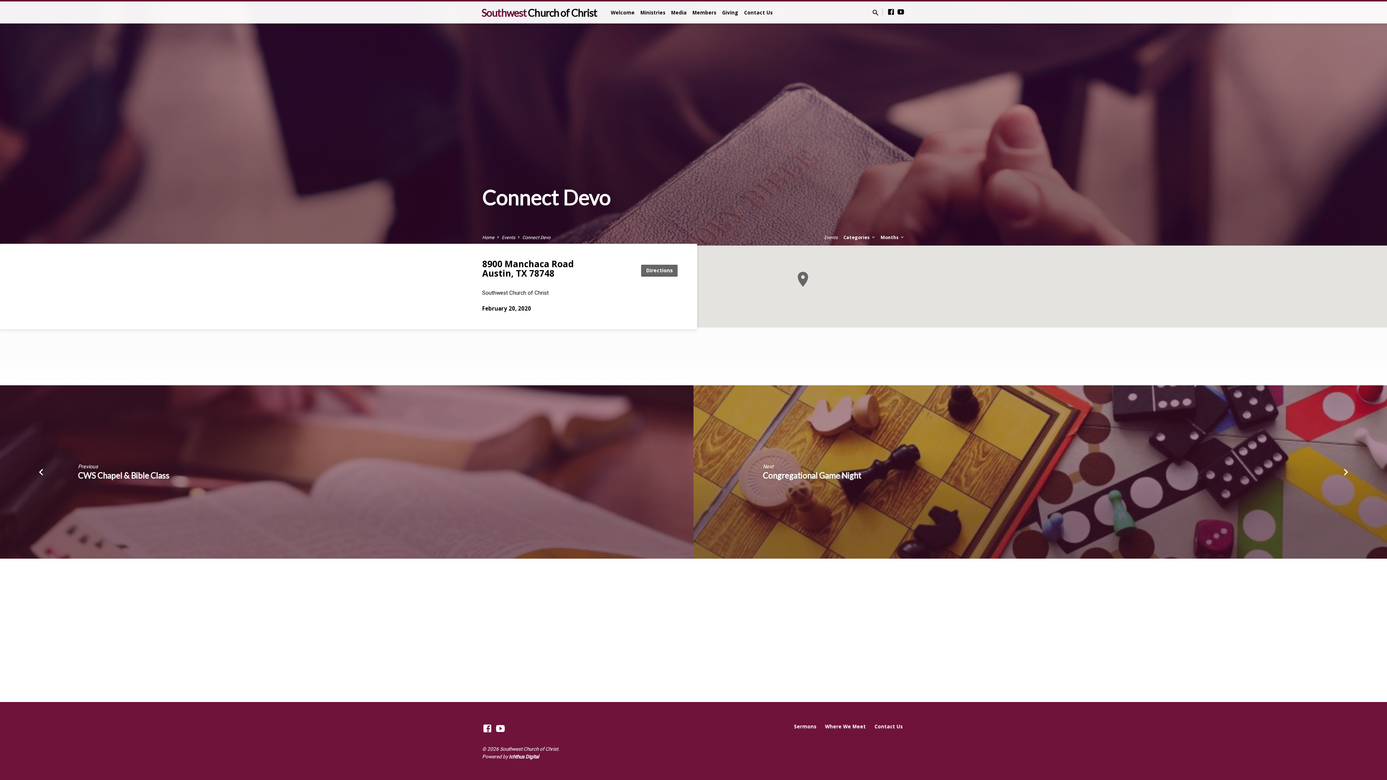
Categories (857, 237)
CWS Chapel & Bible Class (123, 475)
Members (704, 12)
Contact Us (758, 12)
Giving (730, 12)
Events (508, 237)
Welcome (623, 12)
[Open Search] (876, 12)
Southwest (539, 12)
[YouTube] (901, 12)
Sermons (805, 726)
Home (488, 237)
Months (890, 237)
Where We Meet (845, 726)
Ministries (652, 12)
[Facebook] (891, 12)
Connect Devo (536, 237)
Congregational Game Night (812, 475)
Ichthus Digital (524, 756)
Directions (659, 270)
